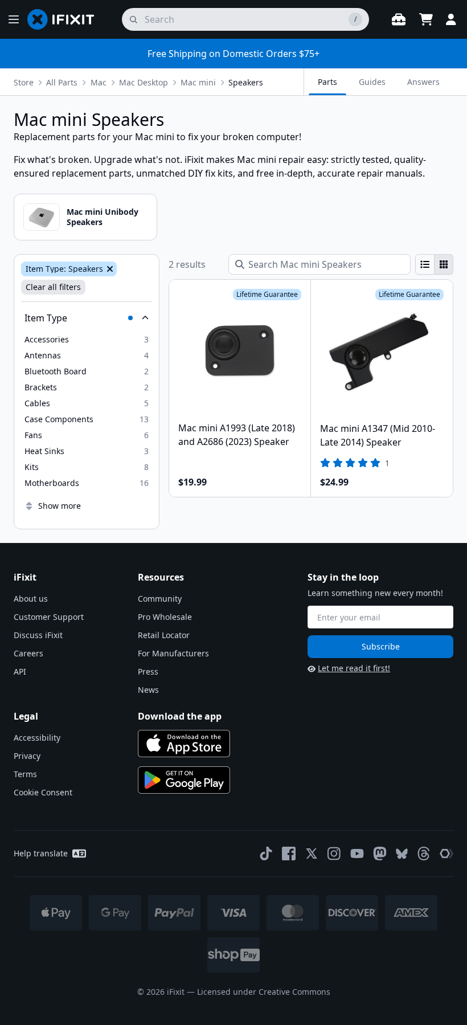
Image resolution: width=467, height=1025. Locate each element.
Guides (372, 81)
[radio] (425, 264)
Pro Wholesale (165, 616)
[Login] (451, 19)
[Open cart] (426, 19)
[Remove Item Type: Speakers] (108, 268)
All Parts (61, 82)
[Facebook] (289, 853)
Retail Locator (164, 635)
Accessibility (37, 737)
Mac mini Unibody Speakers (102, 216)
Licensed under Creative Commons (263, 991)
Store (24, 82)
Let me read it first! (354, 668)
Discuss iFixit (38, 635)
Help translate (41, 853)
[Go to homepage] (65, 19)
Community (160, 598)
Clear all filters (53, 286)
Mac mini (198, 82)
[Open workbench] (398, 19)
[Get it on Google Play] (184, 780)
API (20, 671)
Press (148, 671)
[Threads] (424, 853)
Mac (98, 82)
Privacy (27, 755)
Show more (59, 505)
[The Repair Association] (446, 853)
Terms (25, 774)
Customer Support (49, 616)
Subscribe (381, 646)
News (148, 689)
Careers (28, 653)
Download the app (180, 716)
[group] (434, 264)
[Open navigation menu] (13, 19)
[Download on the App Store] (184, 743)
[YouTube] (357, 853)
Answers (423, 81)
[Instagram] (334, 853)
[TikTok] (266, 853)
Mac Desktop (143, 82)
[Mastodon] (380, 853)
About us (31, 598)
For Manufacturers (173, 653)
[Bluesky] (402, 854)
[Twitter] (311, 853)
